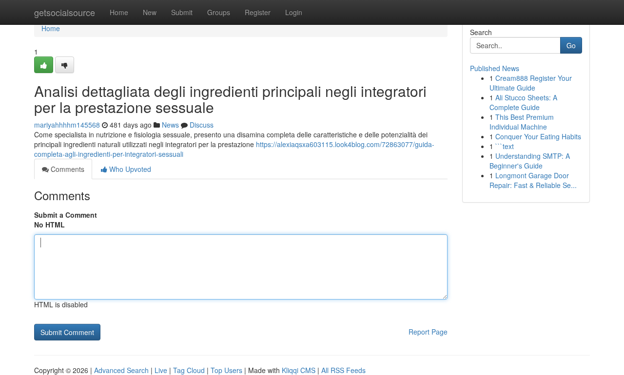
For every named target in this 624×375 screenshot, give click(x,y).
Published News (494, 68)
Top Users (226, 370)
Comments (66, 169)
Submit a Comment (65, 215)
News (170, 125)
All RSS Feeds (343, 370)
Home (119, 12)
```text (504, 146)
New (149, 12)
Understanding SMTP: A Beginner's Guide (529, 160)
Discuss (202, 125)
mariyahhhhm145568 (67, 125)
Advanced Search (121, 370)
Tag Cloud (189, 370)
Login (293, 12)
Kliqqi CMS (298, 370)
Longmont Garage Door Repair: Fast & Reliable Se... (533, 180)
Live (161, 370)
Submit (182, 12)
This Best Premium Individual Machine (521, 121)
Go (571, 45)
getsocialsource (64, 12)
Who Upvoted (129, 169)
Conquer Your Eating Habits (538, 136)
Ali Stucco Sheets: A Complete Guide (523, 102)
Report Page (428, 332)
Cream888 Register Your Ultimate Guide (530, 83)
